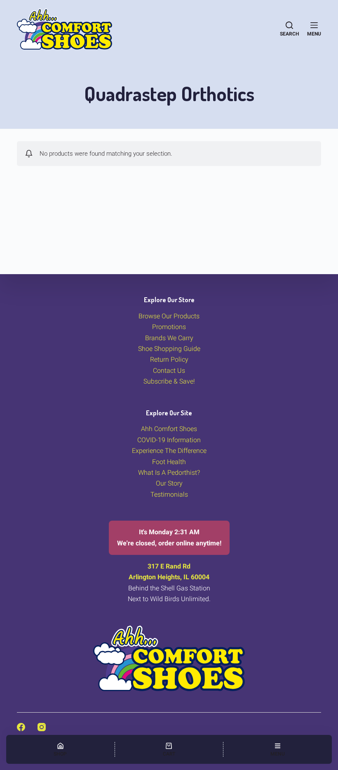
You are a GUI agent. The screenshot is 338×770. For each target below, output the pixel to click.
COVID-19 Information (169, 440)
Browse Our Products (169, 316)
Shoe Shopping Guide (169, 349)
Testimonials (169, 494)
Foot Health (169, 462)
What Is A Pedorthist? (169, 472)
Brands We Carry (169, 338)
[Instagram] (42, 727)
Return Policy (169, 359)
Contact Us (169, 370)
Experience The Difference (169, 451)
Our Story (169, 483)
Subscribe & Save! (169, 381)
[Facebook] (21, 727)
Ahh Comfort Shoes (169, 429)
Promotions (169, 327)
